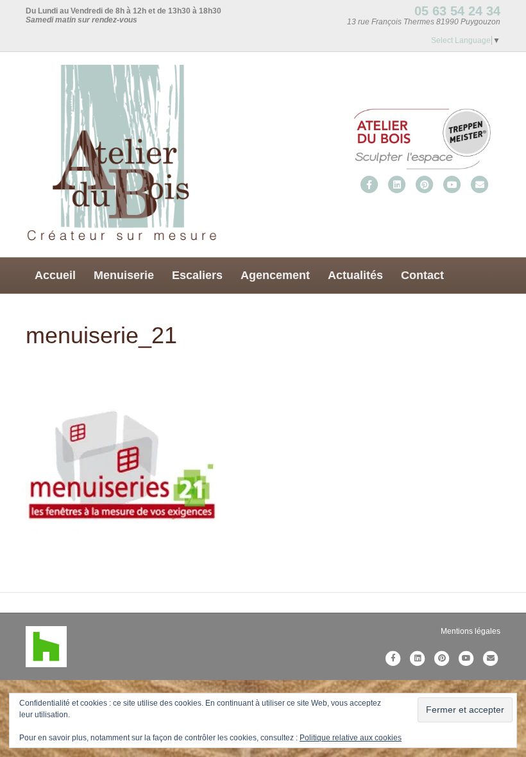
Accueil (55, 275)
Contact (422, 275)
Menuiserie (124, 275)
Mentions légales (470, 631)
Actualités (355, 275)
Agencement (275, 275)
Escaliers (197, 275)
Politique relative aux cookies (351, 737)
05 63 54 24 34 (457, 11)
